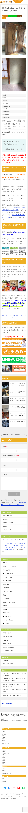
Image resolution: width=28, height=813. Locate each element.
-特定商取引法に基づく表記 (6, 773)
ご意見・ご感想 (4, 738)
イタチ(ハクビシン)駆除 (9, 602)
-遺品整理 (3, 751)
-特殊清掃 (3, 757)
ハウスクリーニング (9, 539)
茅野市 (3, 18)
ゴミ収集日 (5, 660)
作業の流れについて (8, 636)
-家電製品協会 (4, 781)
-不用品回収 (4, 750)
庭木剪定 (5, 609)
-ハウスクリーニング (5, 756)
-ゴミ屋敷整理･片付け (5, 753)
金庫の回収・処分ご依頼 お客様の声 (12, 695)
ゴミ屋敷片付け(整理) (8, 522)
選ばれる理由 (4, 734)
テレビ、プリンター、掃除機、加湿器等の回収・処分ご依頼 (17, 392)
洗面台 (21, 545)
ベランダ (8, 547)
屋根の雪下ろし (8, 616)
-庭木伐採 (3, 760)
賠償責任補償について (5, 743)
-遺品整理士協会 (4, 783)
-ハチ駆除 (3, 759)
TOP (13, 715)
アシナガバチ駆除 (9, 573)
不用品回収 (5, 519)
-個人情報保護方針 (5, 771)
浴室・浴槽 (15, 545)
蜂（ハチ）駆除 (7, 570)
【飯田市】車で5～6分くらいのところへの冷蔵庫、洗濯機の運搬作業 (17, 407)
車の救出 (7, 623)
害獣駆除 (5, 595)
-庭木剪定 (3, 762)
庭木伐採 (5, 605)
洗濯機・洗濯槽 (8, 549)
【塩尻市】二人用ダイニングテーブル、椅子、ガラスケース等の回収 (17, 384)
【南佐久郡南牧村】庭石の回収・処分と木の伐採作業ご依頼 (8, 434)
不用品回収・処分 (12, 16)
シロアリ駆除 (6, 584)
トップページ (4, 731)
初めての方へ (4, 732)
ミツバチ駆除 (8, 580)
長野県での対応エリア (8, 633)
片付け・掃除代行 (7, 515)
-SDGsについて (4, 780)
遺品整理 (5, 526)
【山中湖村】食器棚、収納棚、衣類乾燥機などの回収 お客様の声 (17, 414)
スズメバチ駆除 (8, 577)
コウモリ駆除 (6, 598)
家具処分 (20, 16)
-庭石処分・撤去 (4, 754)
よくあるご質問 (7, 643)
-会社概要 (3, 768)
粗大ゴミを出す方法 (8, 663)
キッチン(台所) (19, 543)
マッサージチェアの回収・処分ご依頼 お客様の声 (17, 422)
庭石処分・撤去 (7, 563)
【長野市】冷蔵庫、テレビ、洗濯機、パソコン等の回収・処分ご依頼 (17, 399)
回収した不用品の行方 (8, 647)
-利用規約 (3, 770)
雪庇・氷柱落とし (9, 620)
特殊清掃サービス (7, 530)
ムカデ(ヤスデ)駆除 (7, 591)
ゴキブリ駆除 (6, 587)
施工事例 (3, 737)
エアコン (12, 543)
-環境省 (3, 778)
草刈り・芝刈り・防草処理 (9, 566)
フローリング (5, 543)
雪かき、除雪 (6, 612)
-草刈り (3, 763)
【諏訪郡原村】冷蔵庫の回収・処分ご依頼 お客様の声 (21, 434)
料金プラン (5, 640)
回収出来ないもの (9, 650)
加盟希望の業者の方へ (7, 703)
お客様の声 (4, 16)
